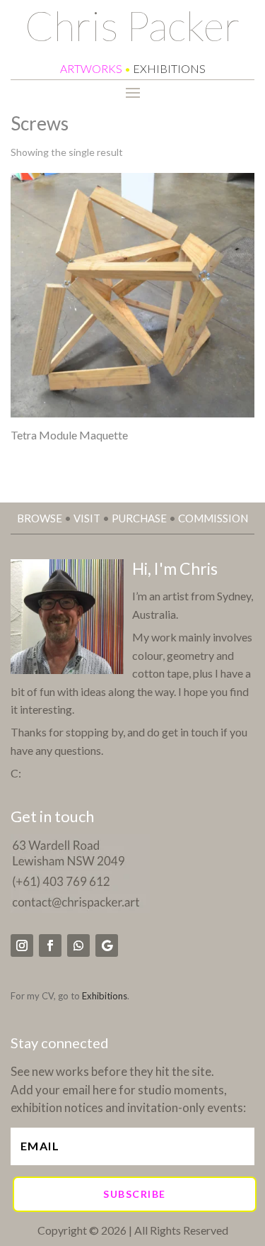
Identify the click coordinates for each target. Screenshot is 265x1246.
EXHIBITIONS (169, 68)
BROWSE (39, 518)
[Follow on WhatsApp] (78, 945)
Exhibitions (104, 995)
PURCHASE (139, 518)
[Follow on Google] (106, 945)
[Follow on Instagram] (22, 945)
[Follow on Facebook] (50, 945)
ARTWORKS (91, 68)
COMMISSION (213, 518)
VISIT (86, 518)
